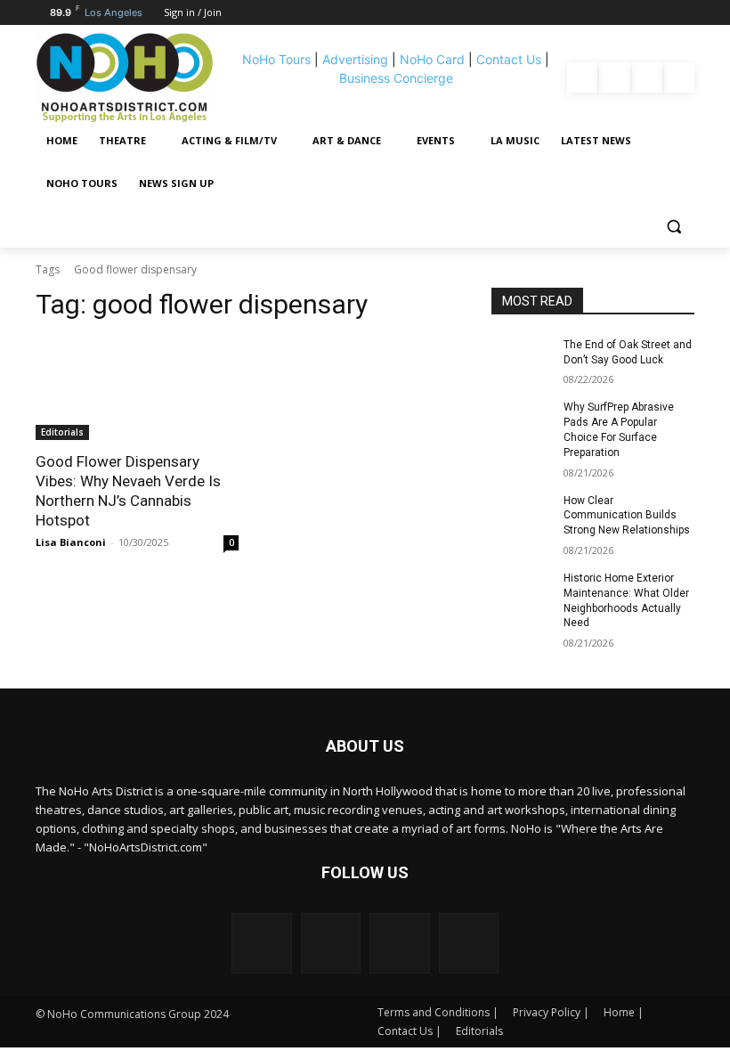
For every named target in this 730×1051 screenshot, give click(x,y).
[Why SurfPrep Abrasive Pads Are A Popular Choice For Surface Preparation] (521, 421)
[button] (673, 227)
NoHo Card (432, 59)
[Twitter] (679, 77)
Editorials (62, 432)
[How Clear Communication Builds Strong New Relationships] (521, 514)
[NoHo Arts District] (133, 77)
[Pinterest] (647, 77)
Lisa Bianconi (71, 542)
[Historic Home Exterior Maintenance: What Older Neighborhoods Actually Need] (521, 592)
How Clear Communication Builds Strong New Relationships (627, 515)
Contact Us (508, 59)
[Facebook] (582, 77)
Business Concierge (396, 78)
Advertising (355, 59)
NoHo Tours (276, 59)
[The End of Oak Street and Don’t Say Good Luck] (521, 359)
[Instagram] (614, 77)
